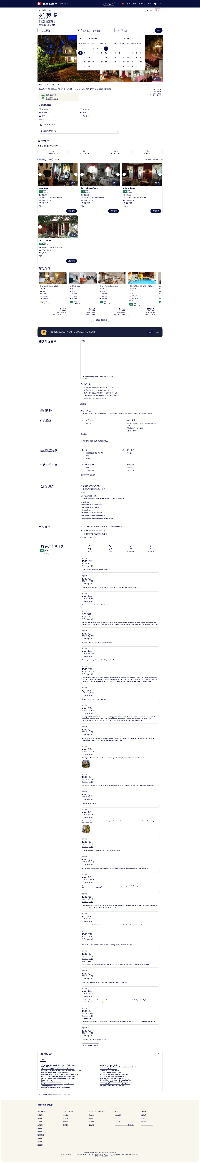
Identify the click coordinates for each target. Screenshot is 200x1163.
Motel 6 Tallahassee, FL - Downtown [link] (112, 1076)
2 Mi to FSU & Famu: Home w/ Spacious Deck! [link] (56, 1067)
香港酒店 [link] (40, 1121)
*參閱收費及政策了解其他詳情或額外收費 (93, 441)
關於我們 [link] (143, 1115)
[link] (157, 10)
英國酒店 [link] (40, 1145)
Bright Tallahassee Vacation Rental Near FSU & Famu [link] (59, 1074)
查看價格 (71, 211)
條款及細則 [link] (118, 1115)
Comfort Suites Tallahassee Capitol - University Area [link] (59, 1078)
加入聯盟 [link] (91, 1115)
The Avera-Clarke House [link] (108, 1069)
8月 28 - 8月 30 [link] (116, 153)
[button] (89, 48)
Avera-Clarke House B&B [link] (108, 1065)
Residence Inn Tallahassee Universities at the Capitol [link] (118, 1067)
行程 (149, 4)
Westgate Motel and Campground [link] (112, 1086)
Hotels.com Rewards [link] (147, 1125)
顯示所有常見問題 (86, 537)
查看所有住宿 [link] (46, 10)
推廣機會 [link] (91, 1121)
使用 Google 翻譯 (87, 566)
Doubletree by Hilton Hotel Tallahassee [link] (114, 1082)
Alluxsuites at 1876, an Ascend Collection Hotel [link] (57, 1069)
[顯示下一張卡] (161, 294)
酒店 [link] (40, 1095)
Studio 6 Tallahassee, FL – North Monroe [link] (55, 1087)
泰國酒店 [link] (40, 1138)
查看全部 (42, 120)
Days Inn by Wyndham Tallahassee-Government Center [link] (61, 1071)
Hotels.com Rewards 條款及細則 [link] (124, 1125)
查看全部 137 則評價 (52, 99)
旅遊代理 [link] (91, 1125)
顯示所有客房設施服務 (88, 475)
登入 (161, 4)
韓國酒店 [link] (40, 1141)
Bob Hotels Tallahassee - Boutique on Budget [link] (57, 1084)
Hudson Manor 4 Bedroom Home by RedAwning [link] (116, 1080)
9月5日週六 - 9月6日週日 (90, 31)
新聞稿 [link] (91, 1118)
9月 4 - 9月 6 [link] (147, 153)
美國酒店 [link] (40, 1128)
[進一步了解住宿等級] (47, 18)
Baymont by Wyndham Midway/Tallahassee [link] (115, 1084)
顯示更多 (84, 434)
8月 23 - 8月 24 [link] (84, 153)
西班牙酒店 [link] (41, 1135)
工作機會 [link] (143, 1118)
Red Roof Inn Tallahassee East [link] (110, 1072)
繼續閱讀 (83, 404)
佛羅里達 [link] (50, 1095)
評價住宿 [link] (65, 1125)
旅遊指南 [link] (143, 1121)
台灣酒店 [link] (40, 1125)
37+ (157, 79)
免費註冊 (157, 332)
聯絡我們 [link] (65, 1121)
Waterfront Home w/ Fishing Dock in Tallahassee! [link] (58, 1065)
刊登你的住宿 (131, 4)
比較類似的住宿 (101, 320)
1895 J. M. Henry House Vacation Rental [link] (55, 1072)
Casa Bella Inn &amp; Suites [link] (109, 1071)
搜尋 (158, 30)
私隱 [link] (116, 1118)
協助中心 (142, 4)
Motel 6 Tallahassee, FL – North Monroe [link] (114, 1074)
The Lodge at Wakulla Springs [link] (51, 1086)
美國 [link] (44, 1095)
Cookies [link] (117, 1121)
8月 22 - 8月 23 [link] (53, 153)
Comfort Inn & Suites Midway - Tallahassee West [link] (58, 1076)
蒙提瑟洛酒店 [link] (58, 1095)
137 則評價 (43, 554)
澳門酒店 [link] (40, 1131)
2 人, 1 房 (123, 31)
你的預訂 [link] (65, 1115)
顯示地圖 (85, 378)
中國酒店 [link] (40, 1115)
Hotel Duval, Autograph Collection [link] (112, 1078)
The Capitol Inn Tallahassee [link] (51, 1082)
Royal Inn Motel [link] (46, 1080)
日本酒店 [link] (40, 1118)
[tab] (43, 1059)
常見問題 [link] (65, 1118)
